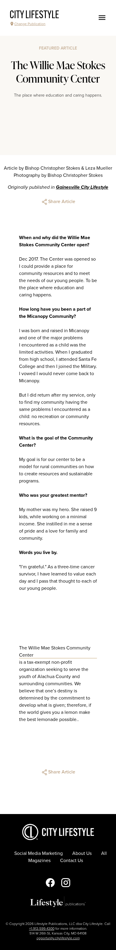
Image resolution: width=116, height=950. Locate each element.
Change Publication (30, 24)
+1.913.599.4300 (41, 928)
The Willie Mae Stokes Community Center (54, 651)
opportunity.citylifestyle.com (58, 938)
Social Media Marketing (38, 853)
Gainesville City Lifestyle (82, 187)
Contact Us (71, 861)
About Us (82, 853)
